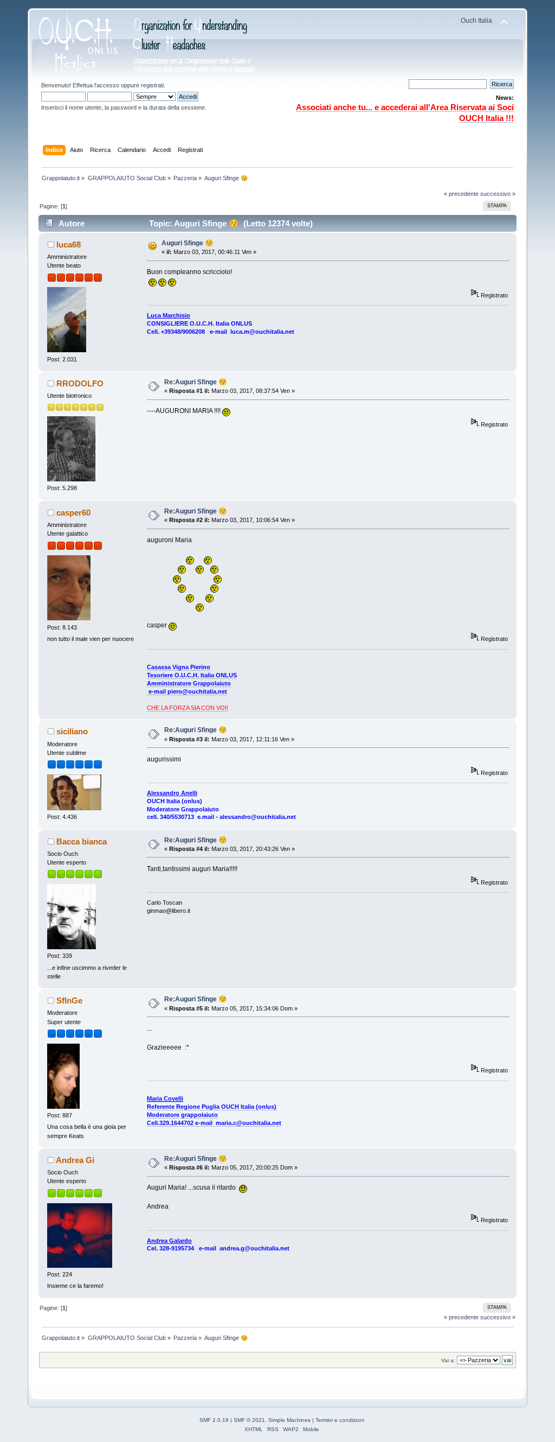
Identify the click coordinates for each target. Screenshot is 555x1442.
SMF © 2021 (249, 1420)
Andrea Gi (75, 1160)
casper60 (73, 512)
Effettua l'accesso (96, 85)
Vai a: (448, 1360)
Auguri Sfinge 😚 (188, 243)
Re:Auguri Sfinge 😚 (195, 382)
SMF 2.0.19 (214, 1420)
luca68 (68, 244)
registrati (152, 85)
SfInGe (69, 1000)
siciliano (72, 731)
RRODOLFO (80, 383)
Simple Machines (289, 1420)
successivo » (497, 193)
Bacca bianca (81, 841)
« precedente (461, 193)
